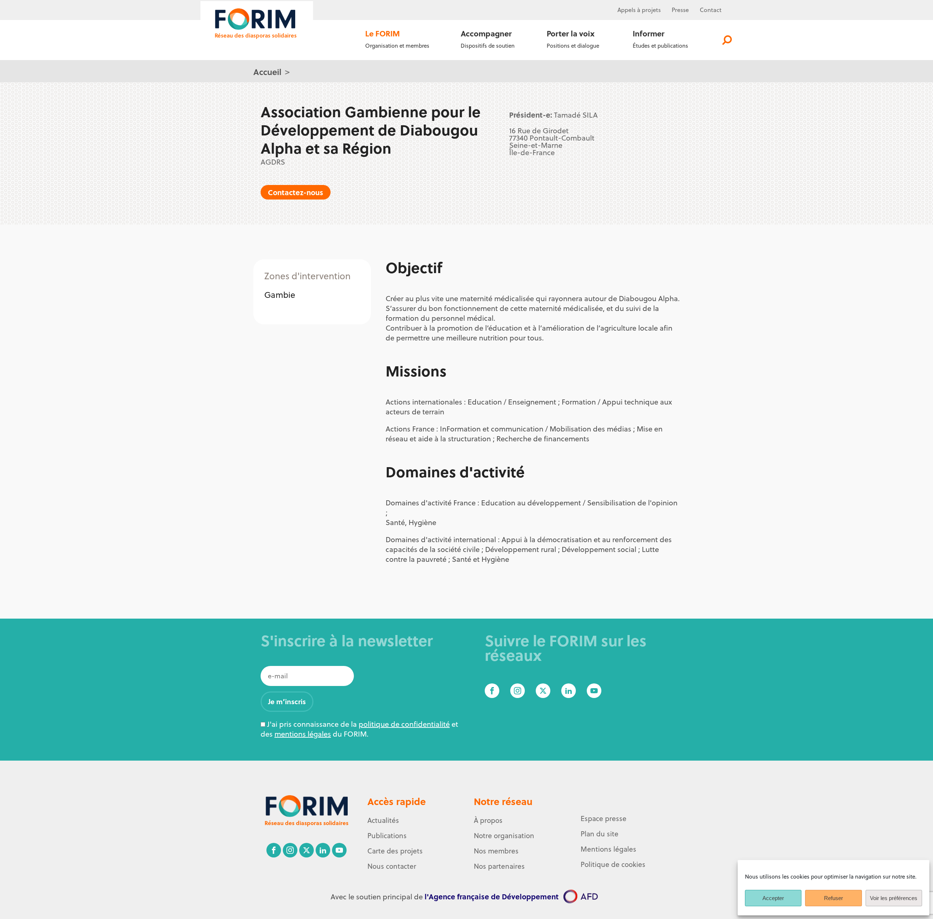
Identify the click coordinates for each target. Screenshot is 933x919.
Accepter (773, 898)
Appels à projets (639, 10)
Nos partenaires (499, 866)
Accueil (267, 71)
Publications (387, 836)
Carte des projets (395, 851)
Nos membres (496, 851)
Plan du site (599, 834)
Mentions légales (608, 849)
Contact (711, 10)
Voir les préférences (893, 898)
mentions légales (302, 734)
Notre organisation (504, 836)
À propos (488, 820)
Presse (680, 10)
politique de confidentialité (404, 724)
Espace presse (603, 819)
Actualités (383, 820)
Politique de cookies (613, 864)
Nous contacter (391, 866)
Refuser (833, 898)
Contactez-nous (295, 192)
